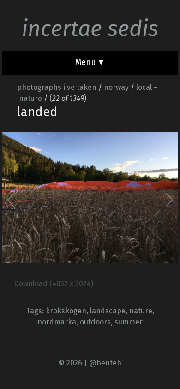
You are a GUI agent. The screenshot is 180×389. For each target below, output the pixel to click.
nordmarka (56, 322)
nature (140, 310)
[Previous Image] (51, 199)
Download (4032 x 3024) (53, 283)
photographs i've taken (56, 87)
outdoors (95, 322)
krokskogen (66, 310)
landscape (108, 310)
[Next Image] (129, 199)
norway (116, 87)
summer (128, 322)
